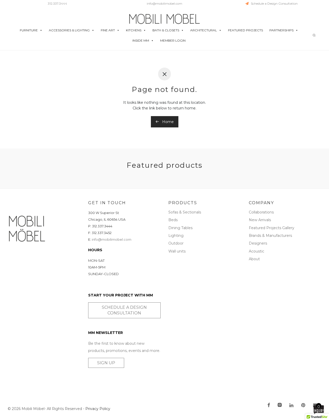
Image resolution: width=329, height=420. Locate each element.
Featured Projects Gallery (271, 228)
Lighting (176, 235)
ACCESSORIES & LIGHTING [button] (69, 30)
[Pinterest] (303, 405)
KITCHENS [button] (133, 30)
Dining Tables (180, 228)
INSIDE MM (140, 40)
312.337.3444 (57, 3)
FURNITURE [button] (29, 30)
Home (167, 121)
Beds (173, 220)
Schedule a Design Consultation (273, 3)
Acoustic (256, 251)
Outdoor (176, 243)
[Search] (314, 35)
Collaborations (261, 212)
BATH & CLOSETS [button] (165, 30)
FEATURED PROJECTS (245, 30)
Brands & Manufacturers (270, 235)
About (254, 259)
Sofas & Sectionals (184, 212)
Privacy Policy (97, 408)
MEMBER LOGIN (173, 40)
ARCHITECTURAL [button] (203, 30)
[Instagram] (279, 405)
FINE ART (108, 30)
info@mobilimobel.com (164, 3)
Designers (258, 243)
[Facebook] (268, 405)
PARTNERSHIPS (281, 30)
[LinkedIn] (291, 405)
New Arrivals (260, 220)
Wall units (177, 251)
